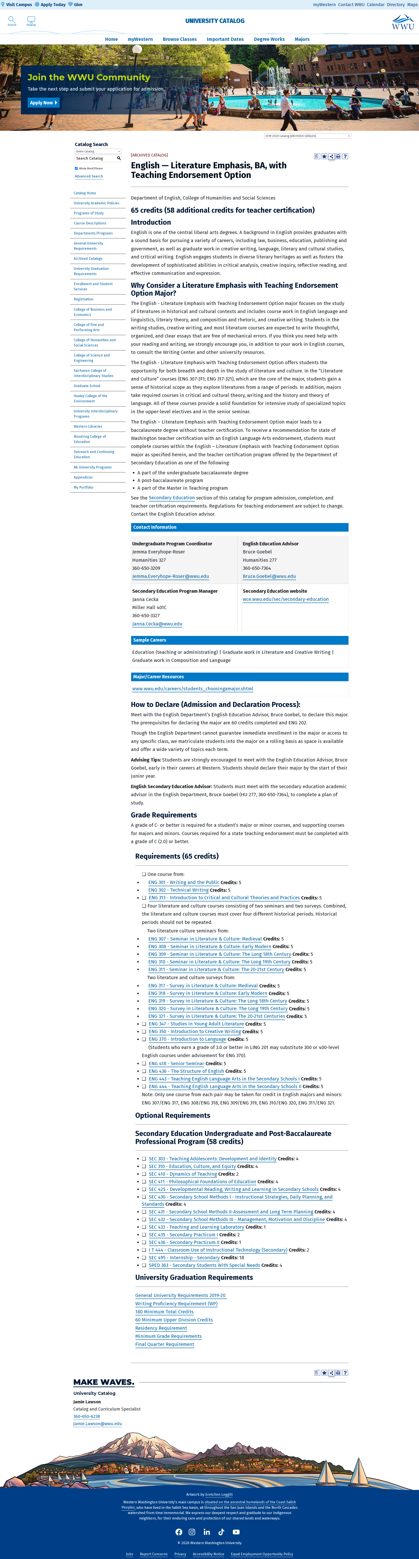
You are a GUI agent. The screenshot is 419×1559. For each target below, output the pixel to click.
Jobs (129, 1554)
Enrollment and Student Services (93, 286)
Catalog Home (85, 193)
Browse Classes (180, 39)
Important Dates (225, 39)
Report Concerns (154, 1554)
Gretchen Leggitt (219, 1494)
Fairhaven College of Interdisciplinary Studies (93, 373)
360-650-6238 (86, 1416)
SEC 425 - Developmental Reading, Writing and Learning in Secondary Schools (234, 1189)
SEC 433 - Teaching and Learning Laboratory (196, 1227)
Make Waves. (103, 1382)
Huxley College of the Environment (90, 398)
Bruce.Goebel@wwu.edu (269, 576)
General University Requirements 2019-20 (181, 1295)
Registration (83, 299)
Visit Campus (19, 4)
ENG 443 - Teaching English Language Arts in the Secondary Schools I (224, 1079)
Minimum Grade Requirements (168, 1336)
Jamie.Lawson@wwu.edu (97, 1423)
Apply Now (41, 103)
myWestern (324, 4)
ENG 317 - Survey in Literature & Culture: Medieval (203, 986)
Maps (412, 4)
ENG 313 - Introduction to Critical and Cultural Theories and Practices (224, 898)
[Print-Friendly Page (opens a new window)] (338, 156)
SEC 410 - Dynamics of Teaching (183, 1174)
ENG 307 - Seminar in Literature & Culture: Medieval (205, 939)
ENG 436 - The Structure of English (186, 1071)
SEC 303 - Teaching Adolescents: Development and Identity (212, 1159)
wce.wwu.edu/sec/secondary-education (286, 599)
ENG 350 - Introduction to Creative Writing (195, 1032)
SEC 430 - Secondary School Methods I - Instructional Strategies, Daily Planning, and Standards (237, 1200)
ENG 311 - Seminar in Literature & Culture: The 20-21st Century (216, 969)
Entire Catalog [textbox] (85, 151)
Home (111, 39)
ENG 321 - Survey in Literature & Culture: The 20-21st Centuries (216, 1016)
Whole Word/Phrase (91, 168)
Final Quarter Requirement (164, 1344)
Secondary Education (172, 498)
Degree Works (269, 39)
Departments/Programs (93, 233)
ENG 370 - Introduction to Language (187, 1039)
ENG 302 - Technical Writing (178, 890)
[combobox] (307, 135)
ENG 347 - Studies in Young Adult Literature (196, 1024)
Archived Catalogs (88, 259)
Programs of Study (89, 213)
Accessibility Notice (208, 1554)
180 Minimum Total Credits (164, 1312)
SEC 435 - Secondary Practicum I (183, 1235)
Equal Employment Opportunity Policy (262, 1554)
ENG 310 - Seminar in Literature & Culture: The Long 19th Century (219, 962)
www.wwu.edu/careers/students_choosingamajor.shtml (192, 689)
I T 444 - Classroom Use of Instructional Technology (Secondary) (218, 1250)
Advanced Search (89, 176)
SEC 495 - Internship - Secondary (184, 1258)
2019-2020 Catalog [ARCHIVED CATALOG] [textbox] (290, 136)
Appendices (83, 477)
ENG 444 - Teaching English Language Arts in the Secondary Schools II (225, 1086)
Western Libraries (88, 426)
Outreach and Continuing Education (94, 454)
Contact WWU (351, 4)
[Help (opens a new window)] (345, 156)
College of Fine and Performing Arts (89, 327)
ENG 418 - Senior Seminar (176, 1063)
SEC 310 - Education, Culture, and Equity (192, 1166)
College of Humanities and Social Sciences (95, 342)
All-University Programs (93, 467)
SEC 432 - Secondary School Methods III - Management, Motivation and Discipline (237, 1219)
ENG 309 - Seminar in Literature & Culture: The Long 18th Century (219, 954)
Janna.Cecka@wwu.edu (157, 624)
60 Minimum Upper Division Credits (174, 1320)
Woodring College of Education (90, 439)
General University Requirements (88, 246)
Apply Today (53, 4)
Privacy (180, 1554)
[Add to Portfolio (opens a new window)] (324, 156)
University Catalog (215, 20)
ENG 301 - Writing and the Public (183, 882)
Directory (396, 4)
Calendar (376, 4)
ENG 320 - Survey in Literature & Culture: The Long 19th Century (218, 1009)
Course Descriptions (90, 223)
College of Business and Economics (93, 312)
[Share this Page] (331, 156)
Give (78, 4)
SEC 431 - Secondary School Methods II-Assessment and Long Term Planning (231, 1212)
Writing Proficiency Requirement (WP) (176, 1304)
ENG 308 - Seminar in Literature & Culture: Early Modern (209, 946)
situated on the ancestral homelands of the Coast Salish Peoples (209, 1505)
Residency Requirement (161, 1328)
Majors (302, 39)
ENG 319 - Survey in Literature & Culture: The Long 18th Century (217, 1001)
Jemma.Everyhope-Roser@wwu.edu (170, 576)
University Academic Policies (96, 203)
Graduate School (87, 386)
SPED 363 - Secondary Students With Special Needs (204, 1265)
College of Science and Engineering (92, 358)
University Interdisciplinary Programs (96, 414)
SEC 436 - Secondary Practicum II (184, 1242)
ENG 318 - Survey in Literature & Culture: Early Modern (207, 993)
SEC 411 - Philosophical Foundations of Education (202, 1182)
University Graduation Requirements (91, 271)
